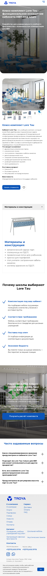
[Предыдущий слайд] (6, 424)
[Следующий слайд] (40, 424)
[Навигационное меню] (43, 2)
